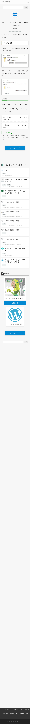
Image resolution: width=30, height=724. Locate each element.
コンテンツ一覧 (15, 148)
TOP (2, 709)
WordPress (5, 713)
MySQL (27, 709)
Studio (22, 713)
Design (12, 713)
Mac (27, 713)
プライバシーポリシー (10, 721)
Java (17, 713)
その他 (14, 28)
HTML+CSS (8, 709)
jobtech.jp (5, 2)
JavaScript (16, 709)
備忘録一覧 (15, 303)
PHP (22, 709)
